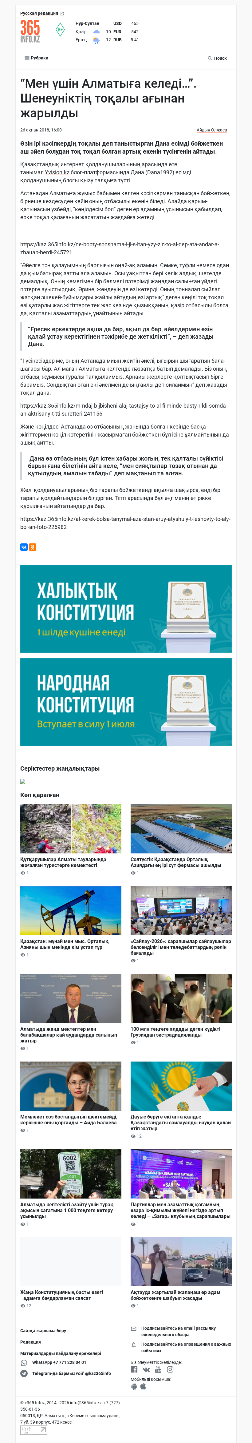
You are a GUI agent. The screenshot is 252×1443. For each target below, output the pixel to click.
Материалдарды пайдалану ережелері (60, 1353)
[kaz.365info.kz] (38, 31)
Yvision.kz (57, 172)
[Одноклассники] (32, 547)
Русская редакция (39, 13)
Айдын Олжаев (212, 129)
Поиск (220, 58)
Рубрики (39, 57)
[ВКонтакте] (24, 547)
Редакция (30, 1342)
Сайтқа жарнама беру (43, 1330)
